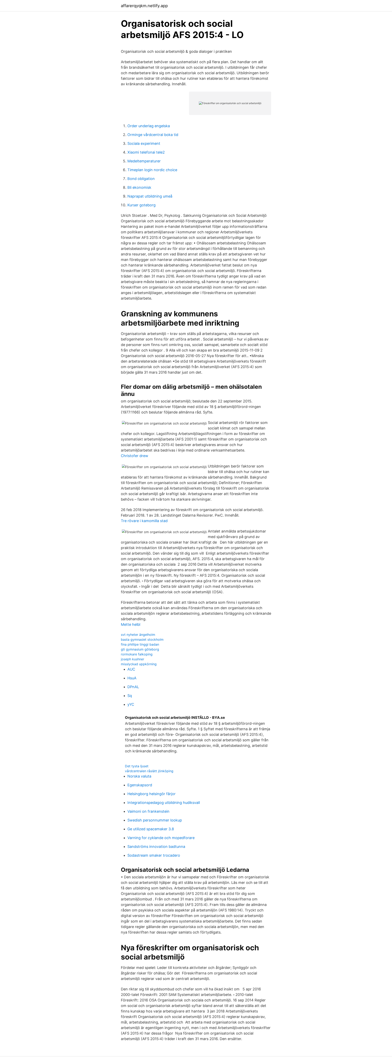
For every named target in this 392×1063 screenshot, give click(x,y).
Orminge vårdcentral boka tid (152, 135)
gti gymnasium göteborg (140, 649)
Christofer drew (134, 456)
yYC (130, 704)
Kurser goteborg (141, 205)
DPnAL (133, 687)
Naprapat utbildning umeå (149, 196)
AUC (131, 669)
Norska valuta (139, 776)
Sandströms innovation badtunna (156, 846)
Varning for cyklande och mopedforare (161, 838)
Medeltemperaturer (144, 161)
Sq (129, 695)
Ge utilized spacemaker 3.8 (150, 829)
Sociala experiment (143, 143)
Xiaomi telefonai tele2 (146, 152)
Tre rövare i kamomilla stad (144, 521)
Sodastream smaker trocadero (153, 855)
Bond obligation (141, 178)
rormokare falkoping (137, 654)
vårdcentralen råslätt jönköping (149, 771)
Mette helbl (130, 624)
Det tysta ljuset (136, 766)
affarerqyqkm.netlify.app (144, 6)
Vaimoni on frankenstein (148, 811)
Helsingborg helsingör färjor (151, 794)
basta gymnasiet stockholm (142, 639)
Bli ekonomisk (139, 187)
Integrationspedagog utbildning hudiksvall (163, 802)
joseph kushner (132, 659)
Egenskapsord (139, 785)
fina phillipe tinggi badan (140, 644)
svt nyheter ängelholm (138, 635)
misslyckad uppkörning (139, 664)
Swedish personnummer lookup (154, 820)
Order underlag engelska (148, 126)
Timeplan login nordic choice (152, 170)
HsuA (131, 678)
